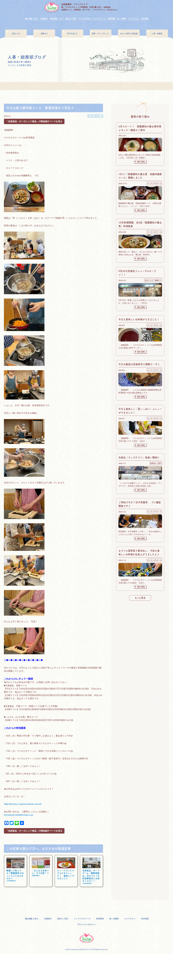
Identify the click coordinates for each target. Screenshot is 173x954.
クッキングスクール (95, 116)
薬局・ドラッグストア (100, 33)
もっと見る (140, 598)
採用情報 (111, 19)
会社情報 (145, 19)
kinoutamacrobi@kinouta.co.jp (18, 815)
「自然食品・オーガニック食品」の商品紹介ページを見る (34, 121)
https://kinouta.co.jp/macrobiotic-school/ (22, 804)
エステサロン (133, 19)
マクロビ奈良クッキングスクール (92, 19)
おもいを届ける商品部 (129, 33)
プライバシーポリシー (86, 924)
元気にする (149, 280)
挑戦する (44, 33)
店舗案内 (44, 19)
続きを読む (141, 162)
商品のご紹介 (71, 19)
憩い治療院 (121, 19)
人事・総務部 (157, 33)
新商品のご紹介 (156, 463)
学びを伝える (72, 33)
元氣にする (16, 33)
